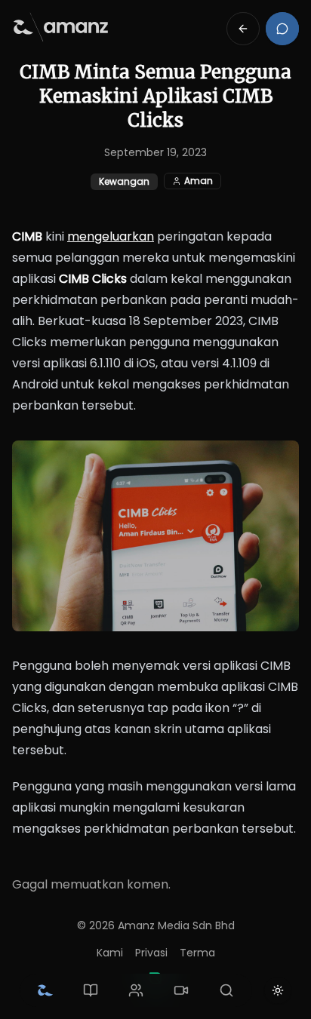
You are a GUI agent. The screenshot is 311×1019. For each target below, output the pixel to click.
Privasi (151, 952)
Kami (110, 952)
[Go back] (243, 28)
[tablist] (136, 990)
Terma (197, 952)
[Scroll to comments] (282, 28)
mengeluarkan (110, 236)
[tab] (45, 990)
